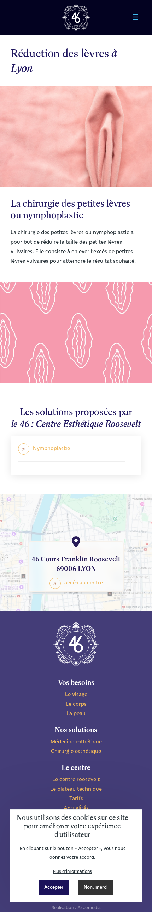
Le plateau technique (76, 788)
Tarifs (76, 798)
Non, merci (96, 887)
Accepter (53, 887)
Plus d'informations (72, 871)
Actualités (76, 807)
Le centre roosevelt (76, 779)
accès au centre (83, 582)
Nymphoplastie (51, 447)
